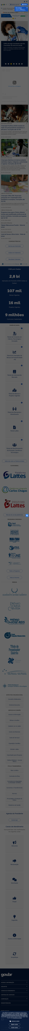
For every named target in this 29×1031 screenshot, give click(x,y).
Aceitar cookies (14, 1027)
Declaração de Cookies (17, 1017)
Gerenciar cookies (15, 1021)
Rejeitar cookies (14, 1024)
